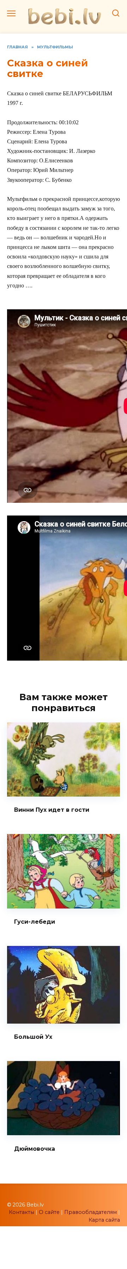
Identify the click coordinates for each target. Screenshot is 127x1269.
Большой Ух (33, 1036)
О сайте (49, 1212)
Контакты (21, 1212)
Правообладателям (90, 1212)
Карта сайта (104, 1220)
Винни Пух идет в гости (51, 809)
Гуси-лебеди (34, 921)
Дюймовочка (34, 1148)
